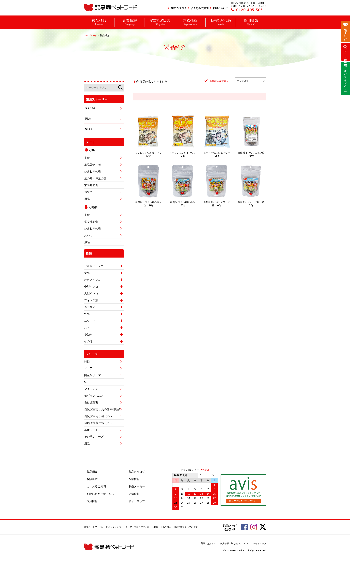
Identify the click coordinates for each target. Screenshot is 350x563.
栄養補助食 (91, 185)
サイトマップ (137, 501)
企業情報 (134, 479)
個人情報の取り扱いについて (234, 543)
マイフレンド (92, 388)
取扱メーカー (137, 486)
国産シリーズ (92, 375)
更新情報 (134, 493)
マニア (88, 368)
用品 (87, 198)
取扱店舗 (92, 479)
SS (85, 381)
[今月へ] (208, 475)
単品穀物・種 (92, 164)
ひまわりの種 (92, 171)
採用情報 (92, 501)
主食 (87, 157)
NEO (87, 361)
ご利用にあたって (207, 543)
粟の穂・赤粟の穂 (95, 178)
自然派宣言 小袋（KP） (98, 416)
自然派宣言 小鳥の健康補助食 (102, 409)
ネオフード (91, 429)
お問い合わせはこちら (100, 493)
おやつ (88, 192)
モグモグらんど (94, 395)
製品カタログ (178, 7)
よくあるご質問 (200, 7)
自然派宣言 (91, 402)
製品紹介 (92, 471)
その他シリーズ (94, 436)
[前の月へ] (201, 475)
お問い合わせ (220, 7)
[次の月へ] (214, 475)
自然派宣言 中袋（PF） (98, 422)
